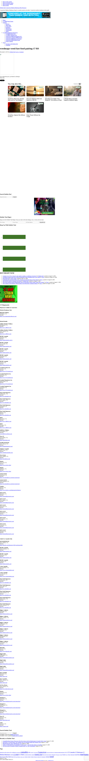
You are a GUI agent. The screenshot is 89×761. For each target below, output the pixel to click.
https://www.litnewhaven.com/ (6, 688)
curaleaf (32, 754)
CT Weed (21, 754)
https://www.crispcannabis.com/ (7, 570)
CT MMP (16, 754)
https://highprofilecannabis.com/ (7, 657)
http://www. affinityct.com (5, 327)
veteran (47, 756)
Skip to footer (6, 5)
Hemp (69, 754)
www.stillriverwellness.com (6, 433)
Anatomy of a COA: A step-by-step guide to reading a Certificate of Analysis (20, 276)
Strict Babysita (6, 278)
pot (14, 756)
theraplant (43, 756)
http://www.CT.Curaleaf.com (6, 371)
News (43, 277)
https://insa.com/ (3, 676)
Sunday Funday (28, 756)
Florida (63, 754)
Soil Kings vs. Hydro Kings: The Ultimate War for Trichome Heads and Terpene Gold (22, 742)
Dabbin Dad (41, 276)
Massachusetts (2, 756)
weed (52, 757)
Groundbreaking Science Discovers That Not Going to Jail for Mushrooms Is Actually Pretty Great (24, 741)
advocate (8, 752)
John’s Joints (13, 278)
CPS (65, 752)
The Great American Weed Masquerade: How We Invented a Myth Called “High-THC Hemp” (23, 282)
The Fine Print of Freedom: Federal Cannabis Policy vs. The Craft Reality (19, 746)
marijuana (84, 754)
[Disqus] (44, 136)
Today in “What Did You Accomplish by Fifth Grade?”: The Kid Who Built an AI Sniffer (22, 744)
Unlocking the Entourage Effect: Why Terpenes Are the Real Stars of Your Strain (20, 279)
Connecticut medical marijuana (59, 752)
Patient (12, 756)
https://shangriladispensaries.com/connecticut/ (10, 701)
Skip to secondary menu (8, 3)
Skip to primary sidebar (8, 4)
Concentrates (36, 752)
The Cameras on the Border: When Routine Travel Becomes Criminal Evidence (20, 283)
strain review (22, 756)
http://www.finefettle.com (5, 396)
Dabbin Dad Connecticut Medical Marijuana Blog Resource (13, 7)
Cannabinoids (18, 752)
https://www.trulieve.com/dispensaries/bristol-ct (10, 490)
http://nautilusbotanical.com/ (6, 446)
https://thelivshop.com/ (5, 440)
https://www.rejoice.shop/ (5, 465)
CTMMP (11, 754)
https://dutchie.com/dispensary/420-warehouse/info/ (11, 545)
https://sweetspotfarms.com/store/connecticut (10, 477)
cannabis (24, 752)
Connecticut (42, 752)
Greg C (67, 754)
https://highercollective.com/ (6, 613)
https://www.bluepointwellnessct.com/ (8, 316)
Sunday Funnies (34, 756)
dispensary (54, 754)
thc (40, 756)
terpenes (38, 756)
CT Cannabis (71, 752)
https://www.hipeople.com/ (6, 651)
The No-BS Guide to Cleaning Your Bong (12, 281)
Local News (77, 754)
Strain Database (17, 756)
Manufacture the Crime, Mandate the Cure (12, 743)
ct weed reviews (27, 754)
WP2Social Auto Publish (39, 760)
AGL (11, 752)
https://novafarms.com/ (5, 458)
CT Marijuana (78, 752)
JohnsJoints (72, 754)
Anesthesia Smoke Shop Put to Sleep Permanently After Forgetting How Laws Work (21, 277)
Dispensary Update (59, 754)
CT (66, 752)
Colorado (31, 752)
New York (8, 756)
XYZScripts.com (50, 760)
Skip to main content (7, 1)
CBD (29, 752)
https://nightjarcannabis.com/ (6, 452)
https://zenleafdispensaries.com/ (7, 496)
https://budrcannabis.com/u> (6, 340)
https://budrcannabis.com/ (5, 346)
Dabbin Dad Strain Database (47, 754)
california (14, 752)
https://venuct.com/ (4, 726)
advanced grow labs (3, 752)
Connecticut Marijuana (50, 752)
